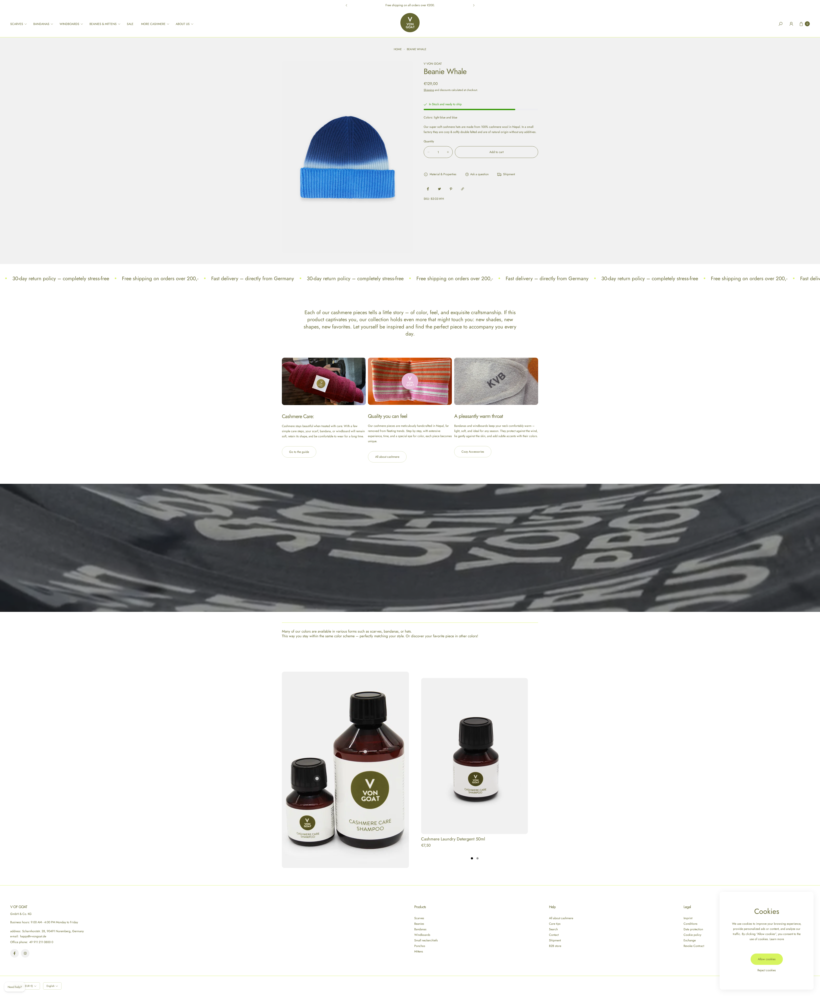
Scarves (419, 918)
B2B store (555, 946)
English (50, 986)
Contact (554, 935)
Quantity (429, 141)
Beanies (419, 924)
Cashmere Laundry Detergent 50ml (453, 839)
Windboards (422, 935)
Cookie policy (692, 935)
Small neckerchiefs (426, 940)
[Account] (791, 24)
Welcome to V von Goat (410, 5)
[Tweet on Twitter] (439, 189)
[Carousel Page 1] (472, 858)
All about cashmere (387, 457)
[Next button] (473, 5)
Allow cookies (767, 959)
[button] (19, 24)
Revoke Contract (694, 946)
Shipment (555, 940)
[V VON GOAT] (410, 22)
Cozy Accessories (472, 451)
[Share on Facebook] (428, 189)
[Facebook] (14, 953)
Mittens (418, 951)
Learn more (777, 939)
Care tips (555, 924)
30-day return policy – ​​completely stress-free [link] (60, 278)
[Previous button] (346, 5)
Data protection (693, 929)
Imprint (688, 918)
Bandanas (420, 929)
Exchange (690, 940)
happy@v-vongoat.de (32, 936)
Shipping (429, 90)
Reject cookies (766, 970)
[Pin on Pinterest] (451, 189)
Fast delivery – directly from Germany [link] (252, 278)
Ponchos (419, 946)
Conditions (690, 924)
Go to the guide (299, 452)
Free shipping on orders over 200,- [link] (160, 278)
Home (398, 49)
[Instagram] (25, 953)
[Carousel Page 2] (477, 858)
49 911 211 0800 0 (41, 942)
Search (553, 929)
